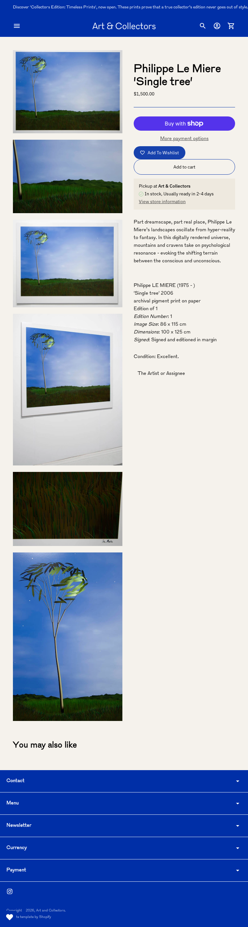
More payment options (184, 138)
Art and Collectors (50, 910)
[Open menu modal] (17, 26)
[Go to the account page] (217, 26)
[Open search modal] (203, 26)
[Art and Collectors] (124, 26)
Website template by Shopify (28, 917)
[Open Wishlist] (9, 917)
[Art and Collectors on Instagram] (9, 891)
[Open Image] (67, 92)
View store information (162, 201)
